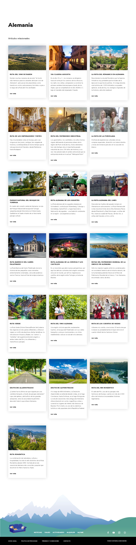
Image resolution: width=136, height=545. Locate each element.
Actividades (58, 532)
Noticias (38, 532)
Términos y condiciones (50, 541)
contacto (67, 541)
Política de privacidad (29, 541)
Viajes (47, 532)
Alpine (80, 532)
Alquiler (71, 532)
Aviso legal (12, 541)
